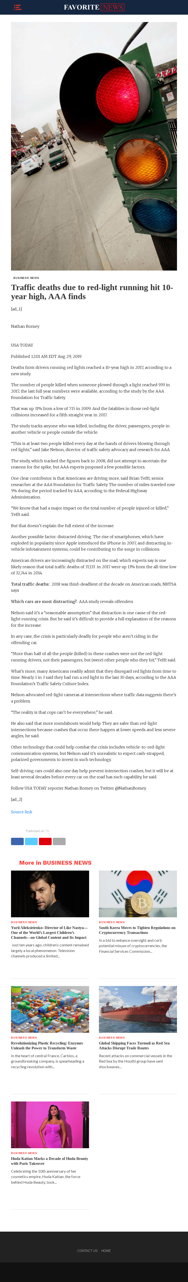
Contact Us (87, 1251)
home (106, 1251)
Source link (21, 811)
